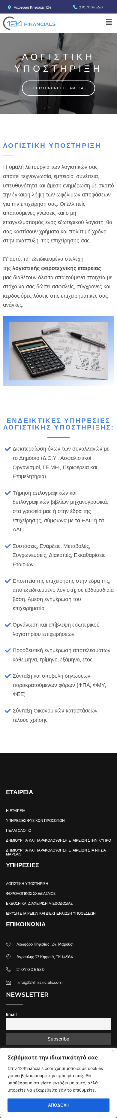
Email (11, 1014)
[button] (109, 22)
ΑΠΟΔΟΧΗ (58, 1104)
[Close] (113, 1050)
